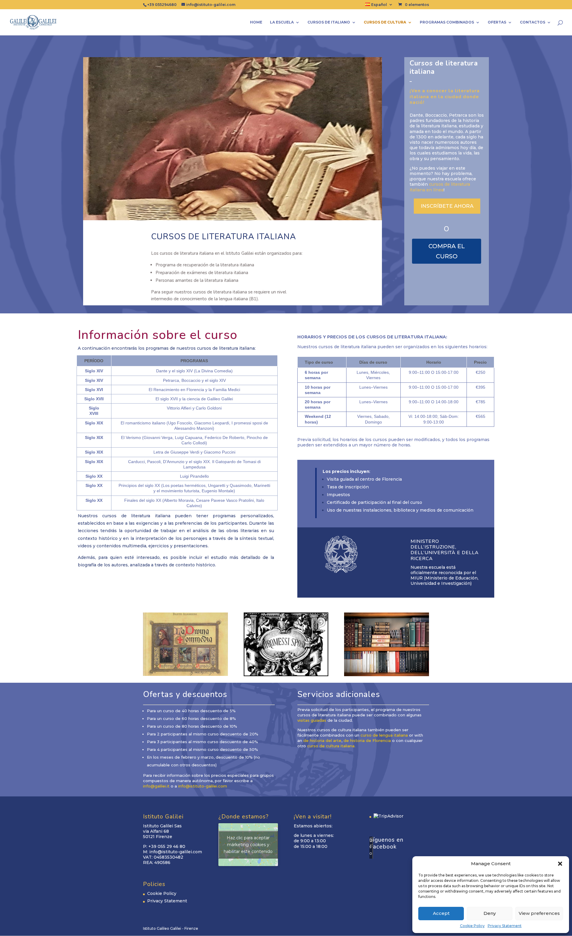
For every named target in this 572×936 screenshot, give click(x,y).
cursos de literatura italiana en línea (440, 187)
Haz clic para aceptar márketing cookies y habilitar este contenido (248, 844)
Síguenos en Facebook (386, 843)
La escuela (282, 22)
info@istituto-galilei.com (202, 786)
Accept (441, 913)
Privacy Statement (505, 926)
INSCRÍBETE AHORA (447, 206)
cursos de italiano (328, 22)
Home (256, 22)
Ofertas (497, 22)
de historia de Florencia (367, 740)
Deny (490, 913)
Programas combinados (447, 22)
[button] (560, 864)
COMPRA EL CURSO (446, 251)
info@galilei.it (156, 786)
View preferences (539, 913)
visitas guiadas (311, 720)
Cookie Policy (472, 926)
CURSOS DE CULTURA (385, 22)
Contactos (532, 22)
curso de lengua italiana (384, 735)
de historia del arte (322, 740)
